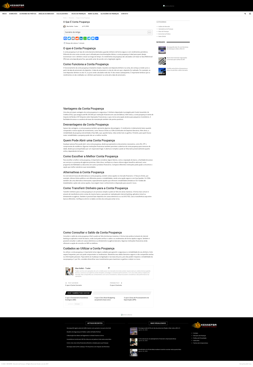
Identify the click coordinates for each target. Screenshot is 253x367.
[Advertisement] (108, 91)
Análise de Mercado (46, 14)
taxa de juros (77, 59)
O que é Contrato (116, 285)
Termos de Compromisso (200, 343)
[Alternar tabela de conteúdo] (148, 32)
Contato (124, 14)
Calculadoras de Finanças (165, 29)
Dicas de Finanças (79, 14)
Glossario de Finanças (199, 335)
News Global (93, 14)
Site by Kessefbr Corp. (245, 364)
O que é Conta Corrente (73, 285)
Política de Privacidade (199, 338)
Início (4, 14)
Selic (97, 133)
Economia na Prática (28, 14)
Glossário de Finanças (110, 14)
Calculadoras (62, 14)
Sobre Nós (13, 14)
